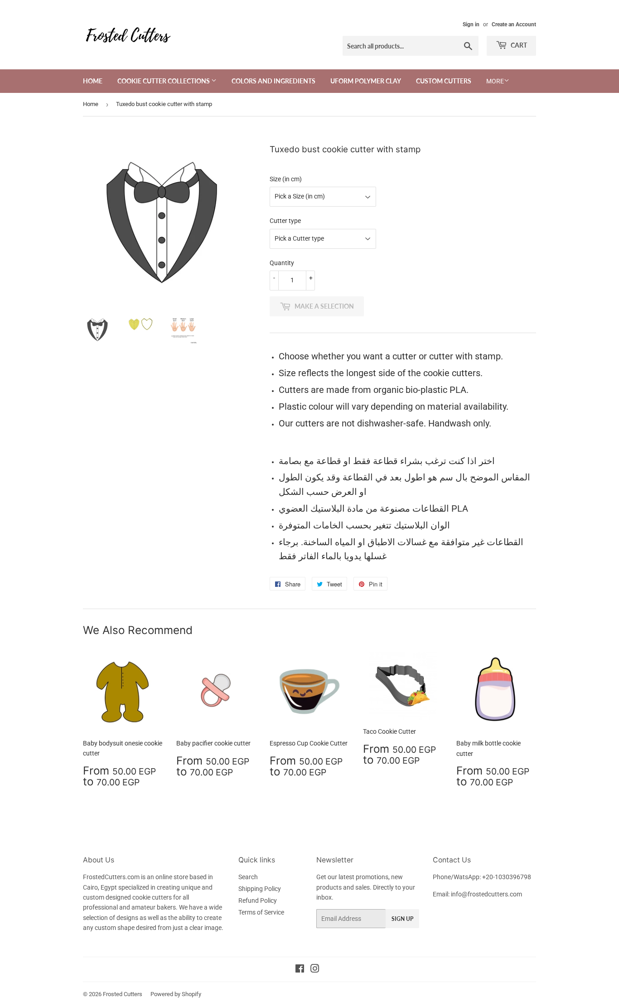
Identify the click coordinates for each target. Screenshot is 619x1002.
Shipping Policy (259, 888)
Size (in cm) (286, 179)
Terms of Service (261, 912)
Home (92, 81)
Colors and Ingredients (273, 81)
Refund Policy (257, 900)
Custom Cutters (443, 81)
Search (248, 877)
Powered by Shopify (175, 994)
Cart (518, 45)
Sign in (471, 24)
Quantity (282, 262)
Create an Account (514, 24)
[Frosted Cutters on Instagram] (314, 969)
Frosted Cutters (122, 994)
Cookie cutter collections (164, 81)
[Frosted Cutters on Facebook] (300, 969)
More (495, 81)
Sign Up (402, 918)
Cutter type (285, 220)
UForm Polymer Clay (365, 81)
